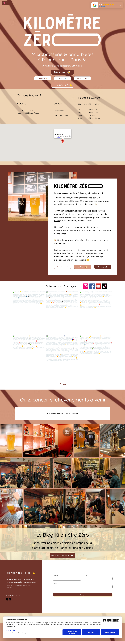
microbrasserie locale (87, 211)
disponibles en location (90, 240)
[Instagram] (85, 286)
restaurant (69, 211)
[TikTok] (104, 286)
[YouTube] (98, 286)
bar (62, 211)
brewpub (75, 217)
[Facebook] (92, 286)
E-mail (55, 583)
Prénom (55, 575)
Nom (85, 575)
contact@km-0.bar (61, 115)
